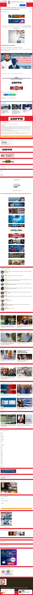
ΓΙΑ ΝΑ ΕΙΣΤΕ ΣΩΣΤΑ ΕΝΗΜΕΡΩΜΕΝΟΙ (16, 79)
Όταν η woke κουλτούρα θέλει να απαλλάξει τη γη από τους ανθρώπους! (14, 275)
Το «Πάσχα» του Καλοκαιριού (8, 300)
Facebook (6, 94)
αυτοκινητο (2, 440)
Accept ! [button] (3, 592)
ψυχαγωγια (2, 466)
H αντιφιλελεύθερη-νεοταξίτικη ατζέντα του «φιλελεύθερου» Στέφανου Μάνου (22, 361)
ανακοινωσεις (2, 436)
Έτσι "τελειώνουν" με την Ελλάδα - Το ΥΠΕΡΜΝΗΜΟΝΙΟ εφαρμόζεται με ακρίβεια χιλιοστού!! (24, 408)
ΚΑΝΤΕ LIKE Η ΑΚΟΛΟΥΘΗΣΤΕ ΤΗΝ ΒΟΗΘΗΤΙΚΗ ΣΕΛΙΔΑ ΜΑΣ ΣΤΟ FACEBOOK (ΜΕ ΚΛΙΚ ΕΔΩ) (16, 78)
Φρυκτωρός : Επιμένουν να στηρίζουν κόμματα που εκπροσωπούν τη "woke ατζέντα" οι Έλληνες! (24, 395)
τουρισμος (2, 463)
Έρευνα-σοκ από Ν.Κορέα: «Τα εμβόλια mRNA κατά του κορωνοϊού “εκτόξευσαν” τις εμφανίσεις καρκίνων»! (16, 193)
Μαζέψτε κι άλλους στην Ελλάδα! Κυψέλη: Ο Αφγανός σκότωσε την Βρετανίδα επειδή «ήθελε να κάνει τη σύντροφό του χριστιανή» (8, 378)
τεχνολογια (2, 462)
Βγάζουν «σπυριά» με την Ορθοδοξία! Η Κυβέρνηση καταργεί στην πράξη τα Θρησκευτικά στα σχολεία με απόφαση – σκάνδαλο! (18, 292)
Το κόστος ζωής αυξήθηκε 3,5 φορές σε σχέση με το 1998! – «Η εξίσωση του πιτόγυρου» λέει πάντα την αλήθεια (18, 296)
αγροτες (1, 432)
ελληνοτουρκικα (2, 444)
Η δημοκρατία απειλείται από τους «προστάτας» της (8, 360)
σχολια (5, 7)
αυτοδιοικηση (2, 439)
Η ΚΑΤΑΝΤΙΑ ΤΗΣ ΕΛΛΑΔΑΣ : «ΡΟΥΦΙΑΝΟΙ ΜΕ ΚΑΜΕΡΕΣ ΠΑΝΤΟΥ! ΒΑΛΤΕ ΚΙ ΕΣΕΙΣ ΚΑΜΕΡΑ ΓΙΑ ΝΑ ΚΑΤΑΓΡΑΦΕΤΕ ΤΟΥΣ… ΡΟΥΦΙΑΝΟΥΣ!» (8, 425)
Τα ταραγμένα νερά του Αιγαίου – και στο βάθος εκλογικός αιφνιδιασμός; (27, 111)
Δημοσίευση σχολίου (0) (16, 136)
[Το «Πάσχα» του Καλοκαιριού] (2, 301)
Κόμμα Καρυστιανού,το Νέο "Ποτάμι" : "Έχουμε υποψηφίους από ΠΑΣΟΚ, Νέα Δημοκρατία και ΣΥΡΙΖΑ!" (24, 425)
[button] (32, 1)
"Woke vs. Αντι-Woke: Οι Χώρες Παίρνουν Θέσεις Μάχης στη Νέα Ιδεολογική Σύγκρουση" (8, 395)
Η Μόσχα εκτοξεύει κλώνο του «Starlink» (10, 308)
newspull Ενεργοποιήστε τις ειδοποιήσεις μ (7, 45)
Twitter (10, 94)
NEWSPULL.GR (5, 1)
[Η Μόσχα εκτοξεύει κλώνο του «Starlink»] (2, 309)
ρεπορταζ (2, 458)
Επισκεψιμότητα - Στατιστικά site (24, 587)
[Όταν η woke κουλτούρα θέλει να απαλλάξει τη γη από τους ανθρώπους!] (2, 276)
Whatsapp (14, 94)
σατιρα (1, 459)
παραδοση (2, 455)
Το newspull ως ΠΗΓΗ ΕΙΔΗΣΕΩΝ (14, 587)
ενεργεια (2, 447)
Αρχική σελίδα (2, 7)
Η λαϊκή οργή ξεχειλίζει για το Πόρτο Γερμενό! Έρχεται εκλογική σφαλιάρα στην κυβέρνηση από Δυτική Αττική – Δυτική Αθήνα (5, 111)
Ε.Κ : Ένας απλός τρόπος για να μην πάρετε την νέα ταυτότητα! (7, 408)
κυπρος (1, 451)
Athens (2, 140)
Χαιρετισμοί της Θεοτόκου (7, 587)
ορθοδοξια (2, 454)
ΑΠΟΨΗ (2, 587)
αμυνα (1, 435)
